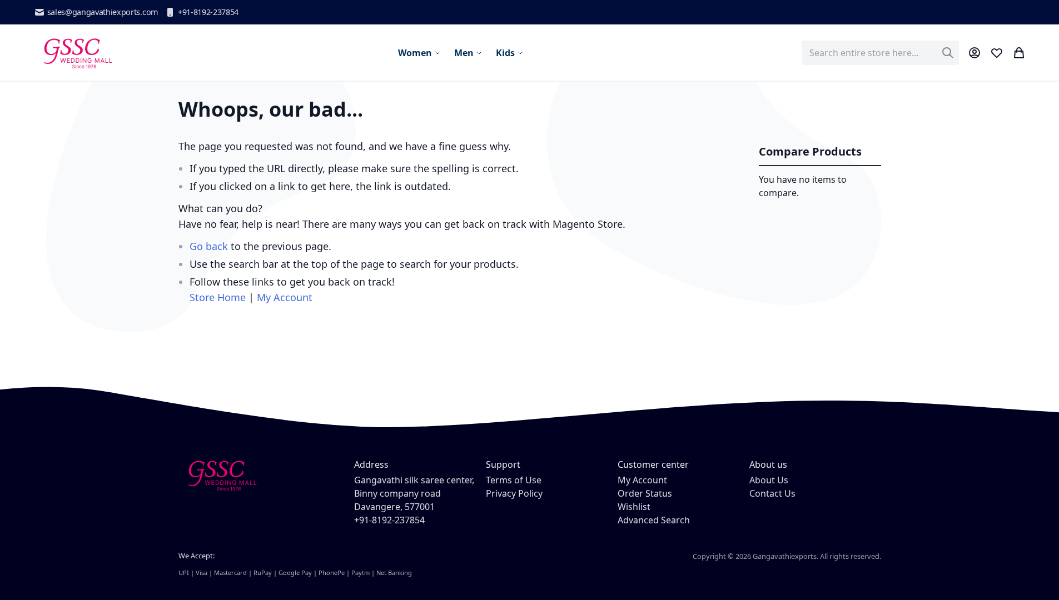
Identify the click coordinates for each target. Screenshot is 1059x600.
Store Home (218, 297)
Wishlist (634, 507)
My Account (284, 297)
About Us (768, 480)
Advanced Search (654, 520)
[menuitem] (419, 53)
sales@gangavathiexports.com (102, 12)
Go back (209, 246)
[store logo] (77, 52)
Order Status (645, 493)
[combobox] (880, 53)
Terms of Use (513, 480)
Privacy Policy (514, 493)
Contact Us (772, 493)
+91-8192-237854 (208, 12)
